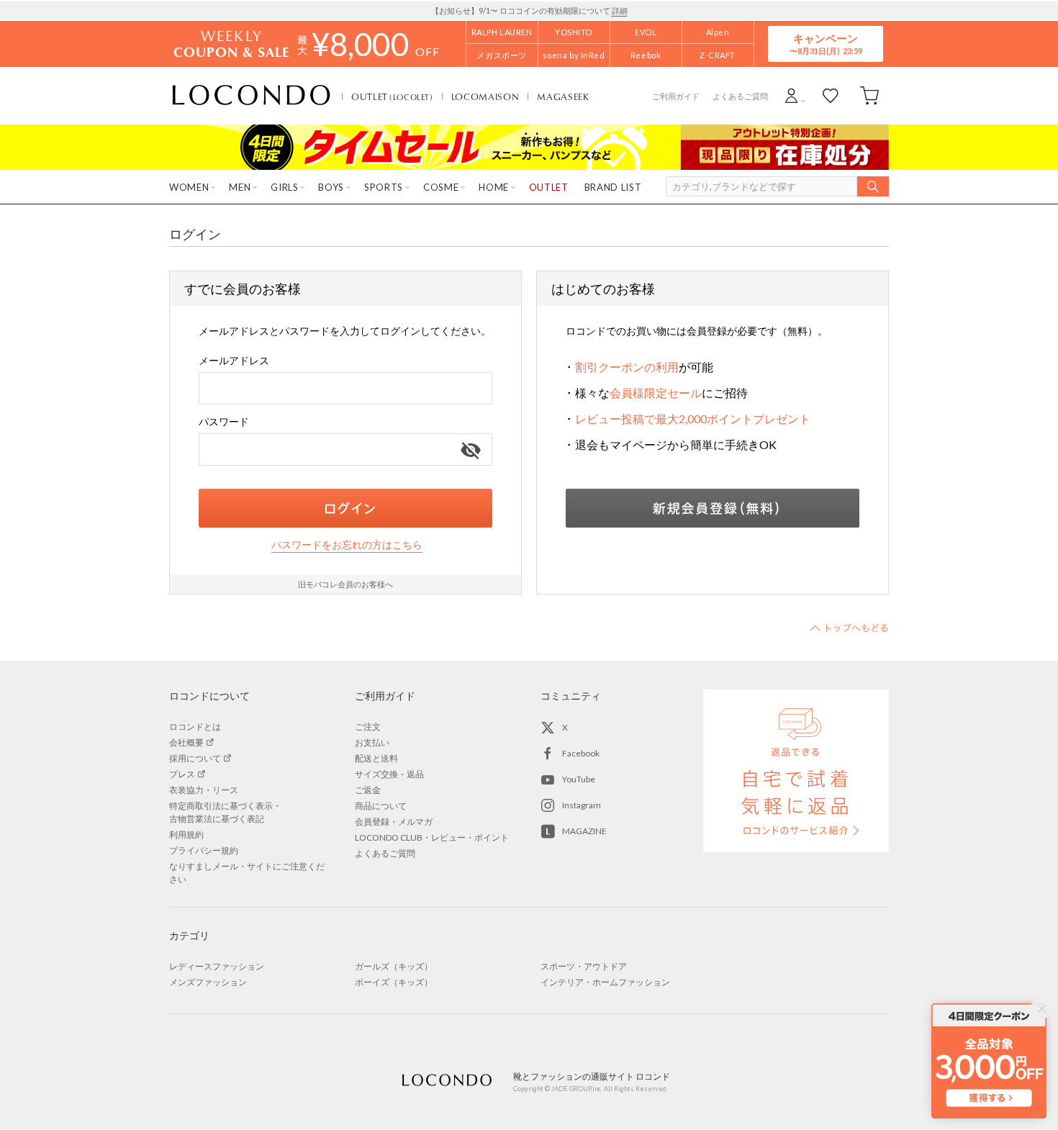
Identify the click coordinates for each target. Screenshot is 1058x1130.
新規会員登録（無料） (712, 508)
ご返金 (368, 790)
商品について (381, 805)
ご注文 (368, 726)
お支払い (372, 742)
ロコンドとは (195, 726)
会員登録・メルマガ (394, 821)
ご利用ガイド (676, 96)
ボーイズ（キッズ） (394, 982)
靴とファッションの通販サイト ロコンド (251, 96)
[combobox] (345, 388)
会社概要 (186, 742)
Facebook (581, 753)
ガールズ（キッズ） (394, 966)
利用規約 (186, 834)
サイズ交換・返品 (389, 774)
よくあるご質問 (740, 96)
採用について (195, 758)
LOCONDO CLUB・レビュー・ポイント (432, 837)
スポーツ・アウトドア (584, 966)
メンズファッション (208, 982)
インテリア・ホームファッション (605, 982)
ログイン (345, 508)
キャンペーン (825, 43)
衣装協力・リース (203, 790)
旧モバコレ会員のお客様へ (345, 584)
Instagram (581, 805)
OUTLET (392, 96)
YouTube (578, 779)
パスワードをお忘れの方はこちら (346, 544)
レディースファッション (216, 966)
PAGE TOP (849, 627)
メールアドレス (234, 360)
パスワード (224, 421)
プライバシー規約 (203, 850)
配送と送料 (376, 758)
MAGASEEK (563, 96)
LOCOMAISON (485, 96)
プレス (182, 774)
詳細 (620, 10)
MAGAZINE (584, 831)
